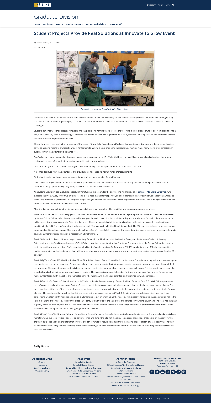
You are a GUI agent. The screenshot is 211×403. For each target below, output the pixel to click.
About (37, 24)
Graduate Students (74, 24)
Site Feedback (107, 398)
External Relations (126, 371)
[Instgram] (173, 372)
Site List (166, 398)
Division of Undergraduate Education (83, 377)
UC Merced (42, 362)
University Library (42, 371)
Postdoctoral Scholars (96, 24)
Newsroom (42, 365)
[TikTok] (178, 372)
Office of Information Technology (125, 385)
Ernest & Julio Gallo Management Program (84, 371)
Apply (160, 5)
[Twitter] (157, 372)
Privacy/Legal (94, 398)
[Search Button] (173, 5)
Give (168, 5)
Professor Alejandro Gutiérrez (151, 192)
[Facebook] (152, 372)
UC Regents (120, 398)
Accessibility (133, 398)
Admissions (48, 24)
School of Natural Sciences (84, 365)
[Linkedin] (162, 372)
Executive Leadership (42, 368)
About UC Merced (58, 398)
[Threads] (183, 372)
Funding (59, 24)
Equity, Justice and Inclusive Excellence (126, 368)
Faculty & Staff (115, 24)
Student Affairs (126, 379)
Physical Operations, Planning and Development (126, 377)
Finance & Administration (126, 374)
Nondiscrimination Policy (150, 398)
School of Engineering (84, 362)
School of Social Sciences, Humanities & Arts (84, 368)
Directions (72, 398)
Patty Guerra (41, 346)
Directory (151, 5)
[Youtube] (168, 372)
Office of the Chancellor (125, 362)
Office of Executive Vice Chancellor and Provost (125, 365)
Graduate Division (56, 17)
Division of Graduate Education (84, 374)
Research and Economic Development (126, 382)
